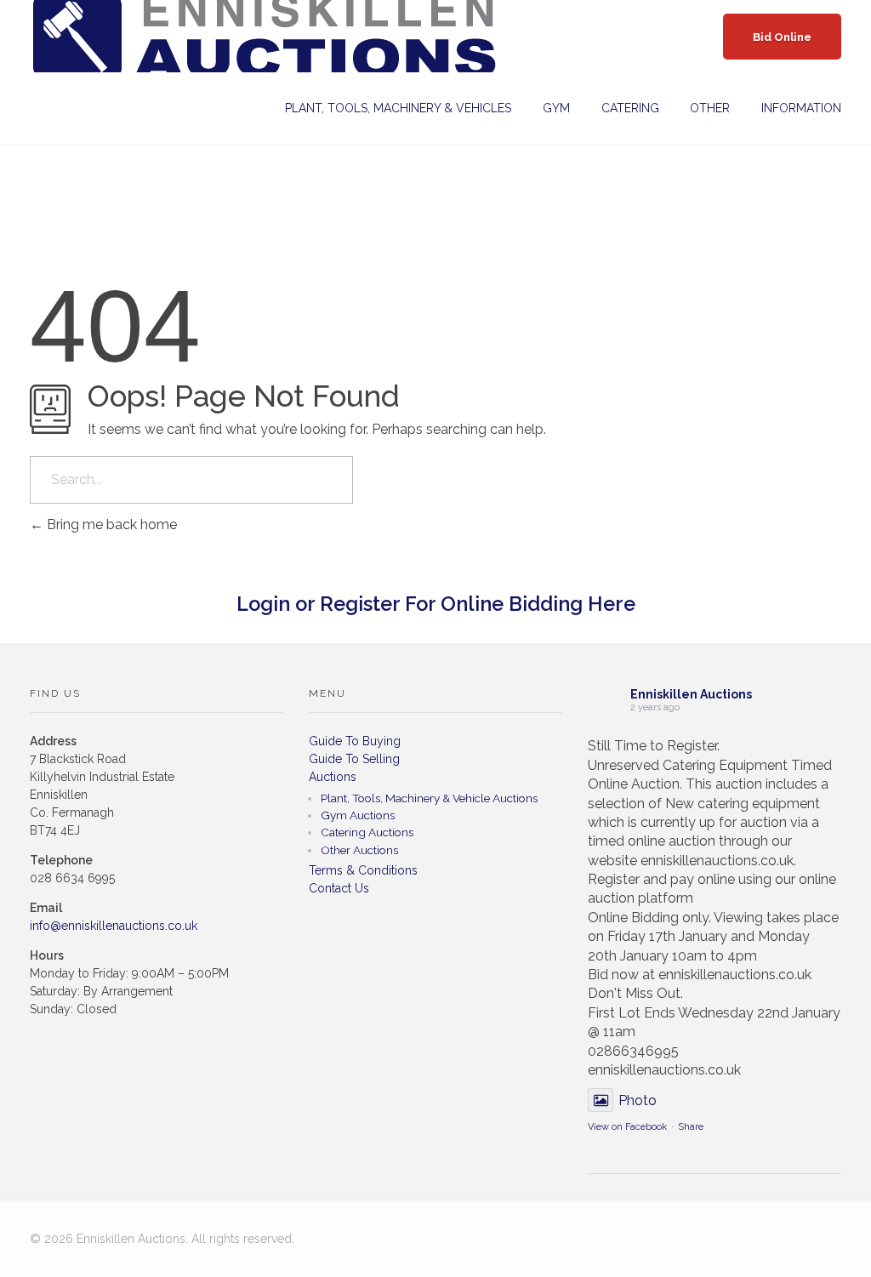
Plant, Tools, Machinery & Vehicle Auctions (429, 798)
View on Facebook (627, 1126)
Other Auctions (359, 850)
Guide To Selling (354, 759)
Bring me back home (110, 524)
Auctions (332, 777)
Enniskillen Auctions (691, 694)
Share (690, 1126)
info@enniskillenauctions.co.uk (113, 925)
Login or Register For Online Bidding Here (435, 604)
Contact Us (339, 888)
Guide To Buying (355, 741)
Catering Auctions (367, 832)
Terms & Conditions (363, 870)
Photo (637, 1100)
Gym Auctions (358, 815)
